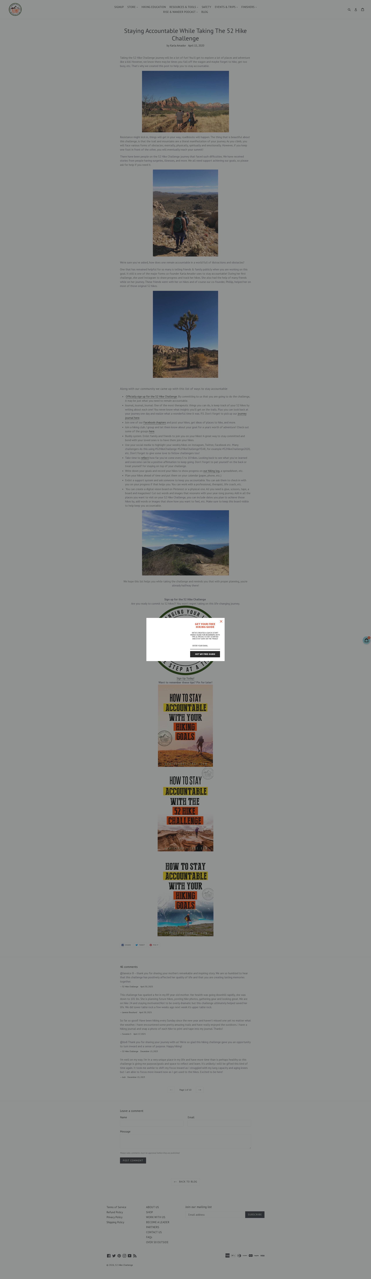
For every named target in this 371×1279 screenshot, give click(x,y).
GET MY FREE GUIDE (205, 654)
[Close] (221, 621)
